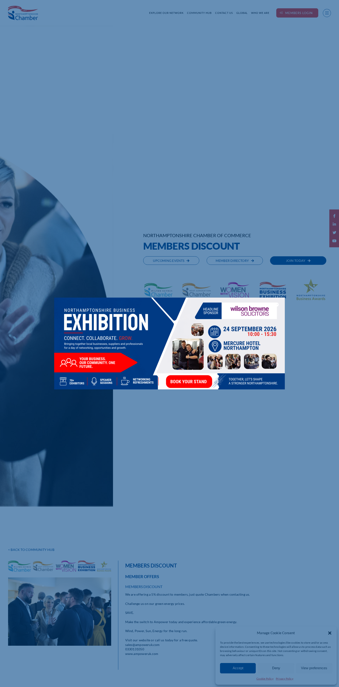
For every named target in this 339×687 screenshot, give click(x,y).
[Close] (276, 304)
